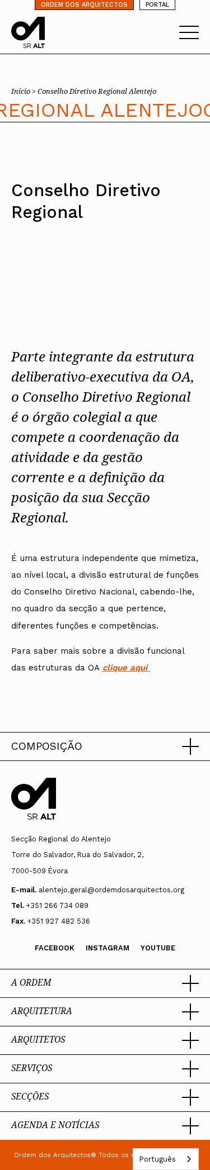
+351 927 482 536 (58, 921)
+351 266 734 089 (57, 905)
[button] (105, 746)
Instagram (107, 948)
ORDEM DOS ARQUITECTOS (84, 4)
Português (157, 1159)
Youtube (158, 948)
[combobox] (166, 1159)
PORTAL (157, 4)
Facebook (54, 948)
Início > (24, 91)
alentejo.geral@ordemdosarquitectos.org (111, 890)
